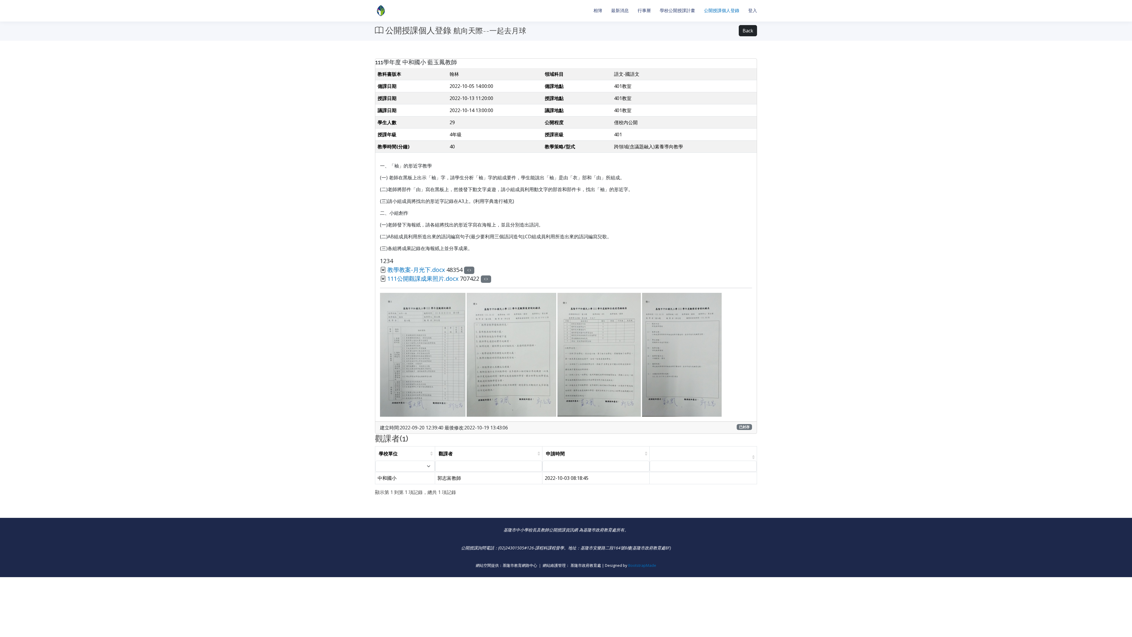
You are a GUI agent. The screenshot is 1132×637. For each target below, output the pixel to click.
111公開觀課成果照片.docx (422, 279)
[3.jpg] (599, 354)
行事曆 (644, 10)
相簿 (597, 10)
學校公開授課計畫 (677, 10)
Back (748, 30)
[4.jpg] (512, 354)
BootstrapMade (642, 565)
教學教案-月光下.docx (416, 270)
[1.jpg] (682, 354)
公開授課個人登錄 (721, 10)
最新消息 (620, 10)
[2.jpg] (423, 354)
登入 (752, 10)
